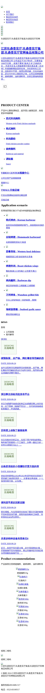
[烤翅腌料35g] (22, 569)
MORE (4, 339)
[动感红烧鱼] (22, 584)
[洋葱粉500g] (22, 606)
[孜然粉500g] (22, 599)
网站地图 (5, 680)
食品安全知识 (12, 19)
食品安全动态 (12, 17)
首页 (8, 12)
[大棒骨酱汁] (22, 592)
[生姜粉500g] (22, 621)
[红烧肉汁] (22, 577)
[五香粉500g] (22, 614)
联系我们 (10, 22)
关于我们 (10, 14)
